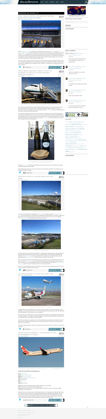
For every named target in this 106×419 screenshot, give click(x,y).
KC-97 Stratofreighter (30, 261)
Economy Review (69, 140)
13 (47, 405)
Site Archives (20, 417)
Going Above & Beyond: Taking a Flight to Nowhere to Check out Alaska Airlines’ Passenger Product (35, 72)
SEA (85, 145)
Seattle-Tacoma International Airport (76, 147)
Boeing (82, 129)
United (77, 149)
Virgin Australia (24, 373)
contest (78, 136)
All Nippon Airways (79, 126)
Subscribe (52, 2)
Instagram (28, 412)
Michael (59, 51)
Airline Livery (76, 124)
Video (67, 151)
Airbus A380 (68, 124)
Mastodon (33, 412)
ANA (78, 129)
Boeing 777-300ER (69, 132)
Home (42, 2)
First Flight (75, 140)
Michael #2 (20, 52)
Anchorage (55, 214)
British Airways (67, 136)
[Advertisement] (41, 9)
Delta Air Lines (69, 138)
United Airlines (82, 149)
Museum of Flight (25, 165)
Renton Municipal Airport (23, 218)
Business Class (73, 136)
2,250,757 (82, 16)
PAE (82, 143)
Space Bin (24, 54)
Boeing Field (81, 134)
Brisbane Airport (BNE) (26, 376)
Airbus (82, 122)
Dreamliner (76, 138)
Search (62, 2)
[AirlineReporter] (29, 2)
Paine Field (41, 214)
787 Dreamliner (77, 122)
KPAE (72, 142)
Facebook (23, 412)
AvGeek (22, 76)
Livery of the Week (71, 143)
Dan (54, 51)
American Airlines (70, 129)
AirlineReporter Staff (26, 19)
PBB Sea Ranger (28, 255)
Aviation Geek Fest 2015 (25, 51)
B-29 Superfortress (30, 257)
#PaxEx (70, 122)
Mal (52, 51)
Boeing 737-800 (25, 375)
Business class (23, 380)
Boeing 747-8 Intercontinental (75, 130)
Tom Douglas (45, 117)
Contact (28, 410)
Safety (81, 145)
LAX (75, 142)
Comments (27, 67)
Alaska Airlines (69, 126)
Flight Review (82, 140)
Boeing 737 (67, 130)
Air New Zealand (84, 124)
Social (46, 2)
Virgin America (72, 151)
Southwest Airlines (70, 149)
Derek (25, 52)
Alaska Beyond (49, 109)
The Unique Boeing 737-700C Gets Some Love (35, 274)
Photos (73, 145)
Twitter (19, 412)
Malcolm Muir (24, 180)
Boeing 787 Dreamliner (71, 134)
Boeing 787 (77, 132)
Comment (26, 329)
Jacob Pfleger (24, 336)
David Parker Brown (26, 275)
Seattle (66, 147)
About (57, 2)
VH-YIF (29, 375)
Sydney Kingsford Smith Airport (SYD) (28, 377)
